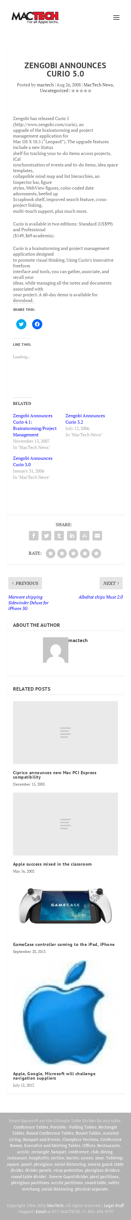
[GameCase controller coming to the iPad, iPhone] (65, 908)
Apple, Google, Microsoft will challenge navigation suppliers (54, 1076)
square (13, 1164)
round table (95, 1182)
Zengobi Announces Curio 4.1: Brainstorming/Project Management (35, 425)
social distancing (70, 1164)
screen (87, 1158)
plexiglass (43, 1164)
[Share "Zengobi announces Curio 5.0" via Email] (97, 535)
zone (99, 1158)
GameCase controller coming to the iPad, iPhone (64, 944)
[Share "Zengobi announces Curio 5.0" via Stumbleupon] (84, 535)
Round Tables (88, 1133)
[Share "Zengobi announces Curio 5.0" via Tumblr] (59, 535)
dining (106, 1152)
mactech (45, 85)
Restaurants (108, 1145)
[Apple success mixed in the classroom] (65, 824)
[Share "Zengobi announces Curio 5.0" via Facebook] (33, 535)
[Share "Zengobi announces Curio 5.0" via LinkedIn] (72, 535)
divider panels (38, 1170)
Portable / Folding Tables (73, 1127)
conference (78, 1152)
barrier (72, 1158)
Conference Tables (31, 1127)
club (95, 1152)
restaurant (17, 1158)
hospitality (39, 1158)
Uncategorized (54, 90)
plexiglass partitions (30, 1182)
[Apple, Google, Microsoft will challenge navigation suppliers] (65, 1012)
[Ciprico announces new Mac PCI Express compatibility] (65, 732)
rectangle (40, 1152)
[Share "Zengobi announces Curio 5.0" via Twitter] (46, 535)
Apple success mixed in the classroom (52, 864)
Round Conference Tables (50, 1133)
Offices (88, 1145)
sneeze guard (100, 1164)
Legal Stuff (114, 1205)
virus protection (68, 1170)
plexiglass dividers (102, 1170)
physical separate (91, 1189)
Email (41, 1211)
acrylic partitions (67, 1182)
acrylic (23, 1152)
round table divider (29, 1176)
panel (26, 1164)
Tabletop (114, 1158)
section (58, 1158)
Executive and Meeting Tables (52, 1145)
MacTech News (98, 85)
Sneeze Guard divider (68, 1176)
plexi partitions (104, 1176)
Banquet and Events (41, 1139)
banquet (58, 1152)
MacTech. (56, 1205)
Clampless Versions (80, 1139)
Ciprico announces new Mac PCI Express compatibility (55, 775)
